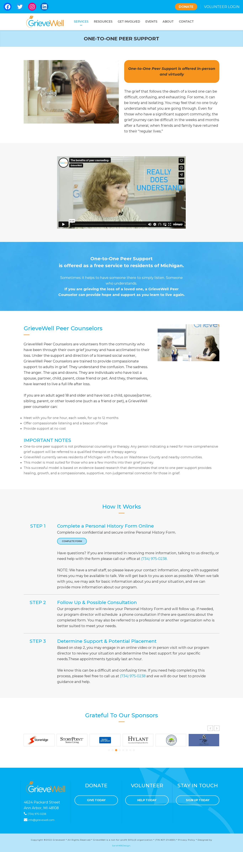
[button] (216, 728)
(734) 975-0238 (133, 676)
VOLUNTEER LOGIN (221, 7)
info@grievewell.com (41, 820)
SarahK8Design (121, 845)
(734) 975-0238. (154, 559)
